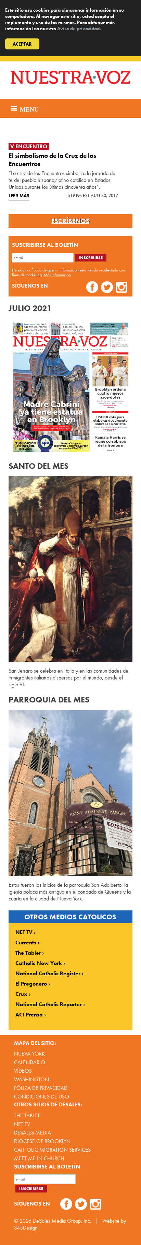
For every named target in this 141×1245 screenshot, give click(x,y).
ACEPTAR (22, 44)
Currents (25, 942)
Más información (57, 275)
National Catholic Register (47, 973)
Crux (21, 994)
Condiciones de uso (41, 1096)
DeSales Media (32, 1132)
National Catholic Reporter (48, 1004)
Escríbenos (70, 221)
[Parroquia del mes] (71, 793)
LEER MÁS (19, 196)
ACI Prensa (29, 1014)
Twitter (107, 288)
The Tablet (28, 953)
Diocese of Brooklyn (42, 1141)
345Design (26, 1227)
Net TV (22, 1124)
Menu (28, 108)
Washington (31, 1079)
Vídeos (23, 1070)
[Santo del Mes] (71, 569)
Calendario (29, 1062)
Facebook (92, 288)
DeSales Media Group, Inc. (62, 1220)
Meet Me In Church (39, 1158)
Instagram (121, 288)
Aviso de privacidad (78, 28)
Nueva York (29, 1053)
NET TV (24, 932)
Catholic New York (38, 963)
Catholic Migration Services (52, 1149)
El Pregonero (31, 983)
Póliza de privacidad (40, 1088)
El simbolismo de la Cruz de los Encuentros (52, 159)
